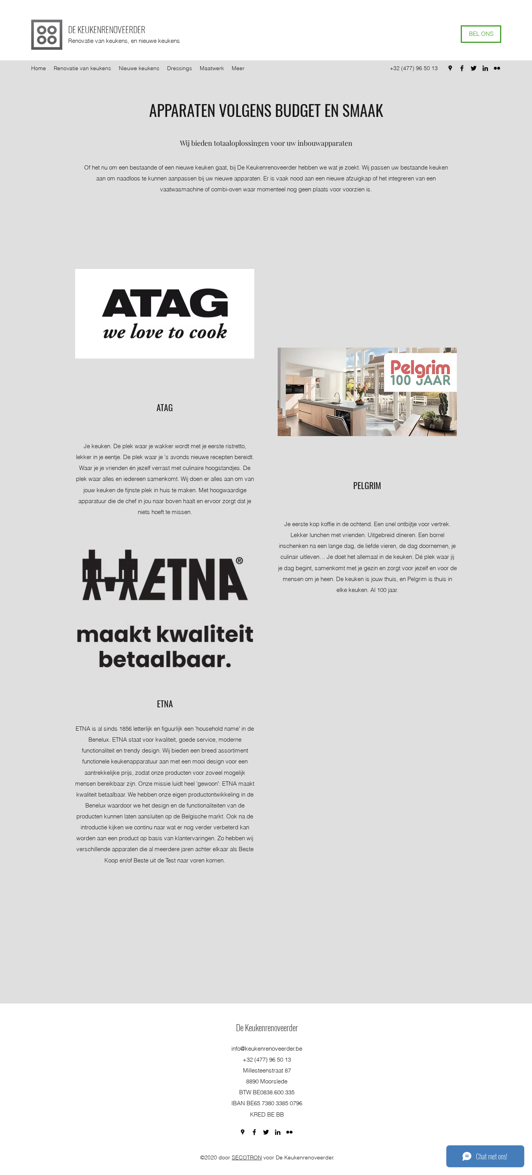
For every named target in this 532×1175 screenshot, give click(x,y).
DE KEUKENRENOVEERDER (106, 29)
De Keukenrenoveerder (267, 1027)
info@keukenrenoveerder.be (266, 1048)
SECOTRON (247, 1157)
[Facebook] (462, 68)
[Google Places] (450, 68)
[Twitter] (473, 68)
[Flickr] (497, 68)
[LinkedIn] (485, 68)
